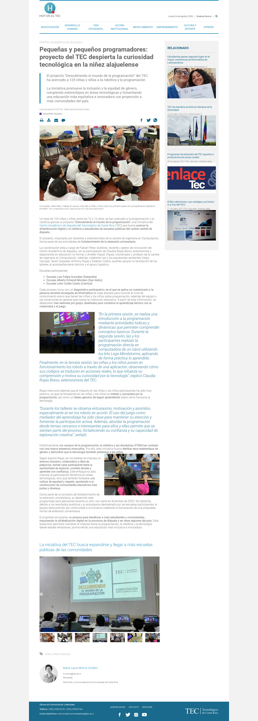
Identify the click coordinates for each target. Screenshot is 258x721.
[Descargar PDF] (50, 120)
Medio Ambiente (143, 27)
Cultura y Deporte (190, 27)
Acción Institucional (119, 27)
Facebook (119, 715)
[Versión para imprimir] (43, 120)
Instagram (135, 715)
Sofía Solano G (200, 67)
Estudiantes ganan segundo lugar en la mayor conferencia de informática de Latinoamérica (188, 59)
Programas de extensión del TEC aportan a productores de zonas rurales (190, 156)
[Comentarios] (64, 120)
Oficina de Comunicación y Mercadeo (57, 704)
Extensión (65, 654)
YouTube (144, 715)
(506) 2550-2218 (57, 709)
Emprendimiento (167, 27)
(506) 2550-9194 (74, 709)
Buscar (217, 27)
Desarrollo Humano (72, 27)
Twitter (127, 715)
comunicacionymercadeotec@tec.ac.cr (76, 714)
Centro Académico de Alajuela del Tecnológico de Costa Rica (76, 225)
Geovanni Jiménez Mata (201, 161)
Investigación (50, 27)
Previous (41, 594)
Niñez (48, 654)
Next (158, 594)
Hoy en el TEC (50, 9)
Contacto (134, 707)
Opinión (209, 27)
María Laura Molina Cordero (77, 109)
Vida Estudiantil (96, 27)
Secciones (147, 707)
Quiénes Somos (204, 16)
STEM (55, 654)
